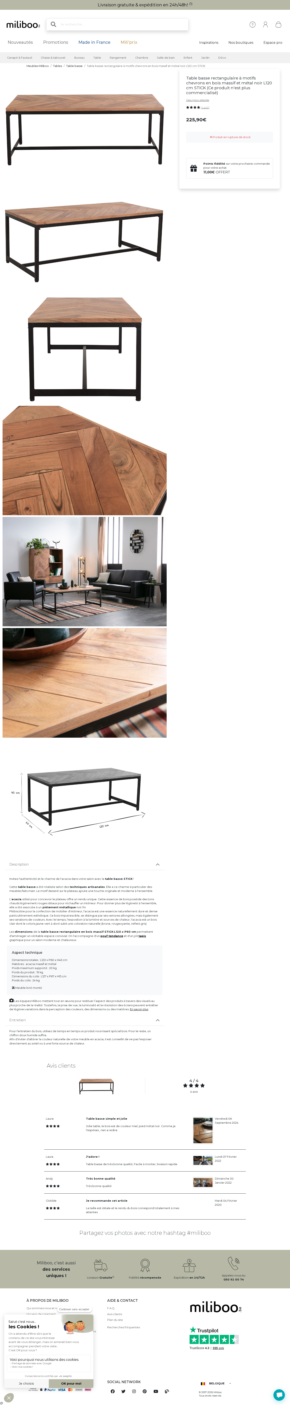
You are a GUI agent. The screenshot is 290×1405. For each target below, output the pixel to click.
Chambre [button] (141, 57)
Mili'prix (129, 42)
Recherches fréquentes (123, 1327)
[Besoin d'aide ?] (279, 1395)
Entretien (17, 1020)
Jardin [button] (205, 57)
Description (19, 864)
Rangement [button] (118, 57)
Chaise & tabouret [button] (53, 57)
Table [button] (97, 57)
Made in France (94, 42)
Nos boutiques (240, 43)
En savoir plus (139, 1009)
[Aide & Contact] (252, 24)
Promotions (55, 42)
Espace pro (272, 43)
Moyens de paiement (41, 1314)
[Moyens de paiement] (64, 1389)
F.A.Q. (111, 1308)
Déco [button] (222, 57)
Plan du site (115, 1320)
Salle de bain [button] (166, 57)
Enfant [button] (188, 57)
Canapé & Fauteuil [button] (19, 57)
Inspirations (208, 43)
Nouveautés (20, 42)
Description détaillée (197, 100)
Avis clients (114, 1314)
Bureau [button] (79, 57)
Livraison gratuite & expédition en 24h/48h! (145, 4)
